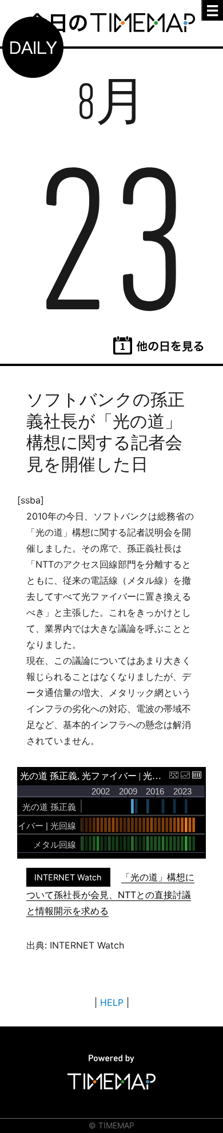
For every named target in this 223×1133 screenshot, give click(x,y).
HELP (112, 1002)
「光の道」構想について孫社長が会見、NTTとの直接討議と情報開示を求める (110, 893)
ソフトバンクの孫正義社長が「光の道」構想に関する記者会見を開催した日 (105, 432)
